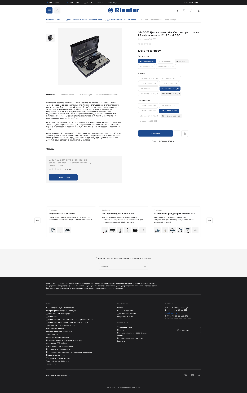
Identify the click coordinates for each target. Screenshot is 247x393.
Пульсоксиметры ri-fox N (56, 355)
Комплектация (85, 94)
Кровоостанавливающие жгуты (59, 331)
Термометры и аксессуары (57, 361)
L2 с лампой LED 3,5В (149, 78)
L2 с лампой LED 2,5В (149, 116)
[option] (90, 56)
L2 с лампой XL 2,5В (170, 78)
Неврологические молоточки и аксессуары (64, 340)
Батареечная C (165, 61)
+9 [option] (195, 230)
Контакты (121, 341)
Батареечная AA (146, 66)
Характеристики (66, 94)
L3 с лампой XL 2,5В (148, 89)
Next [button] (209, 221)
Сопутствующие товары (107, 94)
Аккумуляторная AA (166, 66)
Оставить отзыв (63, 177)
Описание (50, 94)
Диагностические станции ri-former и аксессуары (67, 322)
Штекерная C (181, 61)
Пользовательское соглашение (130, 338)
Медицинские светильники (57, 337)
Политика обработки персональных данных (132, 334)
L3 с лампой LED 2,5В (149, 94)
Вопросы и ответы (125, 316)
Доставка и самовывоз (126, 314)
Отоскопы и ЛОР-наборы (56, 343)
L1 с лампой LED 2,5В (148, 121)
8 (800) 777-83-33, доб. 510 (94, 3)
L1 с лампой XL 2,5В (148, 83)
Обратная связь (183, 330)
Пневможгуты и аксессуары (58, 349)
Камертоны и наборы (55, 328)
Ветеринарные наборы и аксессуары (61, 311)
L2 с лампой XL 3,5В (169, 111)
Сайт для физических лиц (56, 375)
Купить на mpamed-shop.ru (163, 141)
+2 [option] (142, 230)
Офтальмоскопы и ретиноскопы (59, 346)
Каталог (60, 20)
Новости (120, 330)
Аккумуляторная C (147, 61)
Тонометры (51, 364)
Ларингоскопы (52, 334)
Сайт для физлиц (191, 3)
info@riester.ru (171, 313)
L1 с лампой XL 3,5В (169, 83)
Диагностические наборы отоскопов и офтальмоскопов (85, 20)
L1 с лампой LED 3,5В (171, 94)
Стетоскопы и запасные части (59, 358)
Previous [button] (37, 221)
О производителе (124, 327)
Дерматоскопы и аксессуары (58, 314)
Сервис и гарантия (125, 311)
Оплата (120, 308)
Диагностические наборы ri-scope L (122, 20)
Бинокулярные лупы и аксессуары (60, 308)
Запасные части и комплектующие (61, 325)
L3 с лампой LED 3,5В (170, 89)
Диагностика (51, 316)
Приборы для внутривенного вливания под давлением (69, 352)
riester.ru (50, 20)
